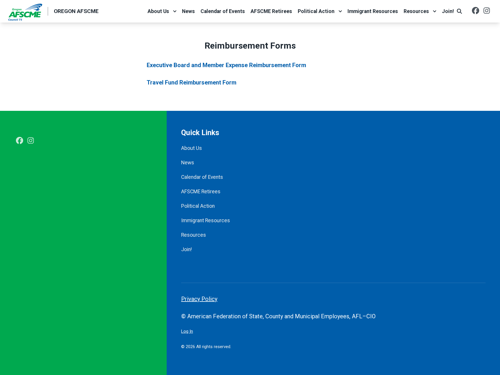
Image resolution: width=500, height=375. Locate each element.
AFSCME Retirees (271, 11)
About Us (158, 11)
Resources (416, 11)
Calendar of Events (223, 11)
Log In (187, 331)
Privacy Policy (199, 298)
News (188, 11)
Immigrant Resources (373, 11)
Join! (448, 11)
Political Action (316, 11)
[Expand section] (175, 11)
